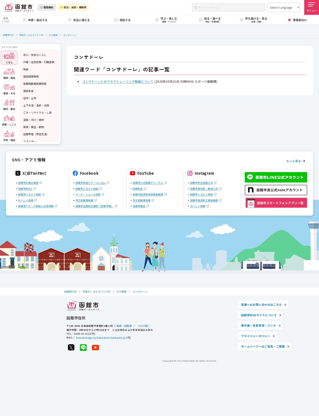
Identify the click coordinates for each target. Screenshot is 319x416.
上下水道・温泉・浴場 (36, 105)
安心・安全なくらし (35, 55)
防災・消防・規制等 (75, 7)
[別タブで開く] (71, 347)
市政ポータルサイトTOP (31, 34)
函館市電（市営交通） (36, 134)
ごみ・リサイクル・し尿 (37, 112)
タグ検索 (53, 34)
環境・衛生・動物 (33, 127)
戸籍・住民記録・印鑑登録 (38, 62)
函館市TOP (8, 34)
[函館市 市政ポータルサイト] (19, 7)
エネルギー (29, 141)
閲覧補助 (48, 7)
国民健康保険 (31, 76)
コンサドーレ (69, 34)
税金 (25, 69)
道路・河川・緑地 (33, 120)
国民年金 (28, 91)
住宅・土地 (29, 98)
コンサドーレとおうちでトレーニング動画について (117, 81)
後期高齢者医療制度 (35, 83)
